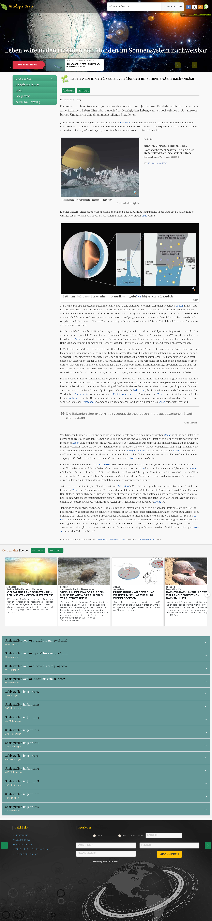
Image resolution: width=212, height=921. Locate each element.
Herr (99, 835)
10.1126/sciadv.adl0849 (157, 163)
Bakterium (139, 390)
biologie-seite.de (23, 78)
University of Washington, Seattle (112, 539)
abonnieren (169, 854)
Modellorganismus (123, 394)
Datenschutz (22, 840)
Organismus (89, 402)
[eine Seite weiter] (208, 845)
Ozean (138, 296)
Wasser (141, 451)
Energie (131, 451)
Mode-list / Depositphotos (200, 15)
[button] (206, 6)
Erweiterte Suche (172, 6)
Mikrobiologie (83, 90)
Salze (176, 451)
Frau (124, 835)
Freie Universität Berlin (144, 539)
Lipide (157, 502)
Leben (161, 402)
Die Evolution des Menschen (31, 849)
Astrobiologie (68, 90)
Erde (144, 216)
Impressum (21, 835)
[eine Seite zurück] (4, 845)
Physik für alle (23, 844)
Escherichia (81, 394)
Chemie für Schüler (26, 854)
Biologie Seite (21, 6)
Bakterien (125, 123)
